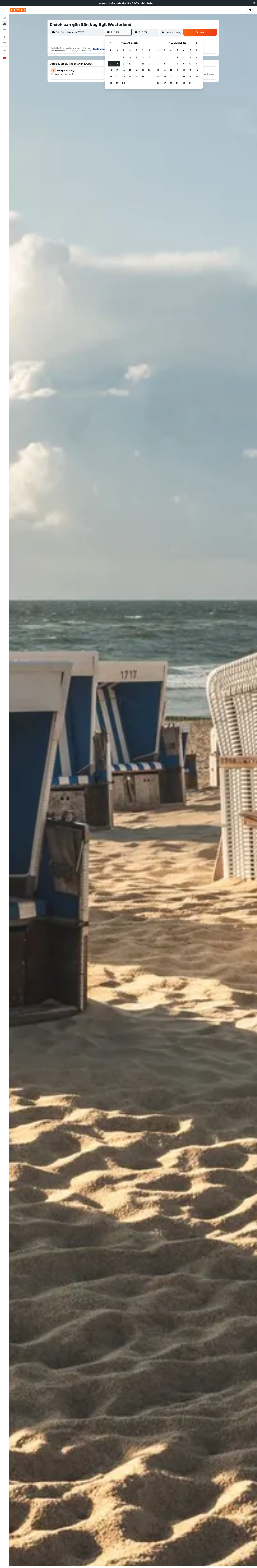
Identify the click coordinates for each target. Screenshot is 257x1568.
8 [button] (117, 63)
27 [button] (149, 76)
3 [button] (130, 57)
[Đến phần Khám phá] (4, 37)
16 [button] (124, 70)
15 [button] (117, 70)
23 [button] (123, 76)
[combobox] (79, 32)
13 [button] (149, 63)
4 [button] (136, 57)
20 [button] (149, 70)
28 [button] (110, 83)
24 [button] (130, 76)
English (150, 3)
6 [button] (149, 57)
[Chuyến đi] (4, 50)
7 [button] (110, 63)
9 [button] (123, 63)
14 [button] (111, 70)
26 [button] (143, 76)
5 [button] (142, 57)
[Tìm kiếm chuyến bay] (4, 18)
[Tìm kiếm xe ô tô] (4, 29)
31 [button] (190, 83)
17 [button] (130, 70)
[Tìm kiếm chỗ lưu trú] (4, 24)
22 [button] (117, 76)
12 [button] (143, 63)
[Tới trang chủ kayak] (18, 10)
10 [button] (130, 63)
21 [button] (111, 76)
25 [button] (136, 76)
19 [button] (143, 70)
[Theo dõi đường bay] (4, 42)
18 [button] (136, 70)
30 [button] (123, 83)
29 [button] (117, 83)
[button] (254, 3)
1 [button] (117, 57)
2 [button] (123, 57)
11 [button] (136, 63)
